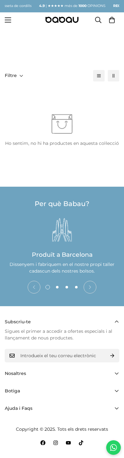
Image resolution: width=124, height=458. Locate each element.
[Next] (90, 287)
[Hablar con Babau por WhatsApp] (113, 447)
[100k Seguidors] (55, 442)
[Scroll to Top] (112, 424)
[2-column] (113, 75)
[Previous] (34, 287)
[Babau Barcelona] (62, 19)
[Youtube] (68, 442)
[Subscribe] (112, 355)
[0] (112, 19)
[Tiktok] (81, 442)
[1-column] (99, 75)
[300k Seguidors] (42, 442)
